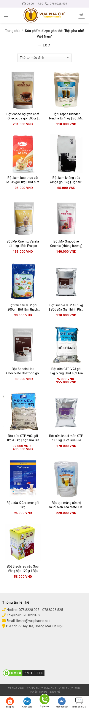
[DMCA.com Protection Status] (23, 673)
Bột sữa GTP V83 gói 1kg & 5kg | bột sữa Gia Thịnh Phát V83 (22, 438)
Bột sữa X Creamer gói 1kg (23, 505)
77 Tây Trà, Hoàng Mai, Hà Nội (39, 626)
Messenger (62, 707)
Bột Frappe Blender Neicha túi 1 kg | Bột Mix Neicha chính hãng (66, 116)
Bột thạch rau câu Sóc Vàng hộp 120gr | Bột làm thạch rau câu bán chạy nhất (23, 569)
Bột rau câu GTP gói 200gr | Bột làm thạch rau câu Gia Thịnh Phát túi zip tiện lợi (23, 307)
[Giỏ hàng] (82, 15)
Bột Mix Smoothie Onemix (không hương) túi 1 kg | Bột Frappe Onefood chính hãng (66, 244)
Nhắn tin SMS (79, 707)
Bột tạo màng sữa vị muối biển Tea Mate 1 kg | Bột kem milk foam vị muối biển (66, 505)
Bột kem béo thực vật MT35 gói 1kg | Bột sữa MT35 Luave (22, 180)
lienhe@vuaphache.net (33, 621)
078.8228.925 (29, 610)
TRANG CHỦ (16, 688)
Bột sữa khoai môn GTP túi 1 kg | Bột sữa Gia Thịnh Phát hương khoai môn (66, 438)
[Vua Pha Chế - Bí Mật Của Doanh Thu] (44, 15)
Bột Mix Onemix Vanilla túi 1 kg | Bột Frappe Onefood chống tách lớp (23, 244)
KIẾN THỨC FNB (69, 688)
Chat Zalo (27, 707)
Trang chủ (12, 31)
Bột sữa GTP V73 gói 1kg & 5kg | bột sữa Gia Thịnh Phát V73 (66, 371)
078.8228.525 (52, 610)
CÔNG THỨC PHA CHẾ (41, 688)
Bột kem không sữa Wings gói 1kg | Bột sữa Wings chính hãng (66, 180)
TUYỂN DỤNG (38, 691)
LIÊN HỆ (55, 691)
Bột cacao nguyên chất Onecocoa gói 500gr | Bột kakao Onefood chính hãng (22, 116)
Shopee (10, 707)
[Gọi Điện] (44, 700)
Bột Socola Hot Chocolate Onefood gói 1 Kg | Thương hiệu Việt (23, 371)
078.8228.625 (32, 615)
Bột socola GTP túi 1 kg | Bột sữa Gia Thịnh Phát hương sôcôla (66, 307)
